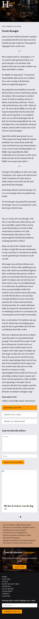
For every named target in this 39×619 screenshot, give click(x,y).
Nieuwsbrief (7, 538)
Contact (6, 594)
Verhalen (15, 543)
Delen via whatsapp (14, 421)
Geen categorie (20, 530)
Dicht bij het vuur (8, 530)
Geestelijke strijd (16, 401)
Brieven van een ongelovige (12, 527)
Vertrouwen (30, 401)
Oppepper (9, 26)
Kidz (28, 535)
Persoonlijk (23, 540)
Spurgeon (31, 540)
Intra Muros (22, 535)
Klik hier (19, 567)
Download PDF (13, 407)
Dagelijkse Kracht (28, 527)
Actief (5, 525)
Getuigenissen (21, 532)
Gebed (4, 401)
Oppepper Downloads (10, 540)
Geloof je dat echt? (9, 532)
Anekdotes (12, 525)
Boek (28, 525)
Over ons (6, 579)
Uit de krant (7, 543)
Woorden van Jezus (26, 543)
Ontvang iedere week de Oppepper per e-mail (18, 600)
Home (4, 26)
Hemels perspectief (9, 535)
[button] (18, 517)
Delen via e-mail (12, 414)
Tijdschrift (7, 591)
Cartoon (6, 596)
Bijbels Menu (21, 525)
